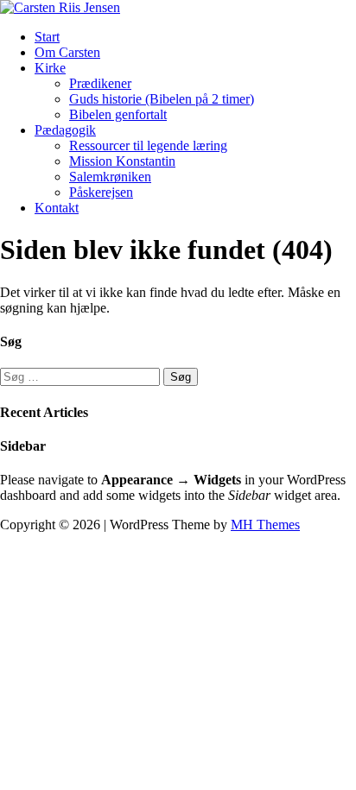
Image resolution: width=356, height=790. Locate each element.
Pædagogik (65, 130)
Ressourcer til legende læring (148, 145)
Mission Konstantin (122, 161)
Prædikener (100, 83)
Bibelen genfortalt (118, 114)
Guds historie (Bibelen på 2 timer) (161, 99)
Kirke (50, 67)
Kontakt (57, 207)
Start (47, 36)
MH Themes (265, 524)
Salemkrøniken (110, 176)
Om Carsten (67, 52)
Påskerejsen (101, 192)
